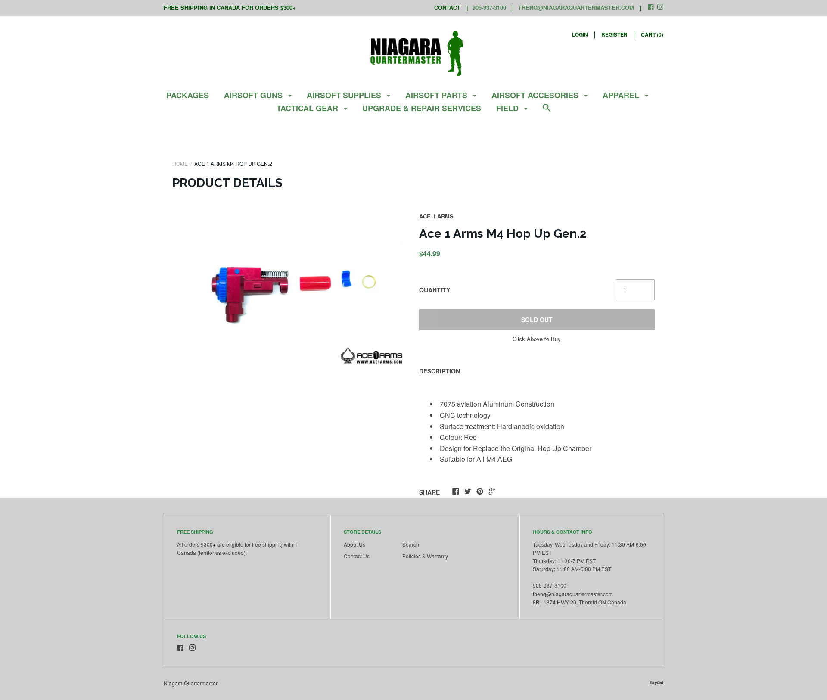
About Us (354, 544)
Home (180, 163)
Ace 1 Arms (436, 216)
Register (614, 34)
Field (508, 108)
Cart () (652, 34)
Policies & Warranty (425, 556)
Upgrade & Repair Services (421, 108)
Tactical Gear (308, 108)
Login (580, 34)
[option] (290, 290)
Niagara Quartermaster (191, 683)
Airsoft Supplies (345, 95)
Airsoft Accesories (536, 95)
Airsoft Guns (254, 95)
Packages (187, 95)
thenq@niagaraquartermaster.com (576, 7)
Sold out (537, 319)
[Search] (546, 112)
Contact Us (357, 556)
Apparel (622, 95)
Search (410, 544)
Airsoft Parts (437, 95)
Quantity (434, 290)
